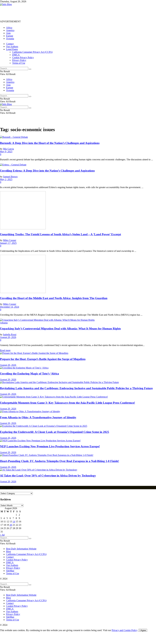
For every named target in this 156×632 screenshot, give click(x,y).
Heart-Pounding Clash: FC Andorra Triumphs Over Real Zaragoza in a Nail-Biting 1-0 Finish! (59, 461)
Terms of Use (18, 63)
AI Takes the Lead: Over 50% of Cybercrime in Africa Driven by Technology (48, 475)
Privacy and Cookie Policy (124, 630)
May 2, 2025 (6, 179)
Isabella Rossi (9, 334)
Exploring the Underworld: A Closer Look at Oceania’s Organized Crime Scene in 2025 (54, 431)
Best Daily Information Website (21, 548)
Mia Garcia (8, 149)
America (10, 30)
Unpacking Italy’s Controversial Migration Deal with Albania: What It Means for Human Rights (60, 328)
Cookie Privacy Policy (23, 57)
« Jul (2, 535)
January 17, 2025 (8, 243)
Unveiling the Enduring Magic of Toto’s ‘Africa (29, 373)
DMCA (16, 54)
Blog (8, 551)
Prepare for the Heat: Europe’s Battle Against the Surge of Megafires (42, 359)
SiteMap (10, 570)
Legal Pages (12, 49)
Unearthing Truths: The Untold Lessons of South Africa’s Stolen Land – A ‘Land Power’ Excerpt (60, 234)
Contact (10, 43)
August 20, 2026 (8, 337)
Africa (9, 27)
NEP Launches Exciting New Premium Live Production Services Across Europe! (50, 446)
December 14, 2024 (9, 307)
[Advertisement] (55, 13)
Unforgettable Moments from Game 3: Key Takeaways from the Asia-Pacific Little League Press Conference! (67, 402)
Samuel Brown (10, 176)
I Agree (143, 630)
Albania (4, 322)
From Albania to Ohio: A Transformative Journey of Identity (38, 417)
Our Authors (12, 46)
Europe (9, 36)
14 (14, 521)
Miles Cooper (9, 240)
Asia (8, 33)
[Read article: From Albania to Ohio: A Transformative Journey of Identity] (78, 411)
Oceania (10, 38)
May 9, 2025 (6, 151)
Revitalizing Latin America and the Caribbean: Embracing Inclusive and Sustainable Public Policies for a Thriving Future (76, 388)
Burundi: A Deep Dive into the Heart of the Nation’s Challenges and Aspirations (49, 143)
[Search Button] (30, 69)
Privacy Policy (19, 60)
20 (11, 525)
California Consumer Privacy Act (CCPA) (32, 52)
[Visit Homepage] (6, 4)
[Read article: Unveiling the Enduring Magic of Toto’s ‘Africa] (78, 367)
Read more (5, 350)
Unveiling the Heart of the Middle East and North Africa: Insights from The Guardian (53, 298)
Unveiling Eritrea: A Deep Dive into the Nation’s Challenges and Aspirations (47, 170)
